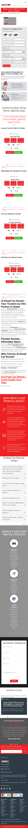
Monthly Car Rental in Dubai (4, 803)
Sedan (11, 35)
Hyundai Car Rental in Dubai (23, 803)
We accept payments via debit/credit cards (11, 792)
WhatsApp (18, 152)
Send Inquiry (6, 23)
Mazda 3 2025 (15, 179)
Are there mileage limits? (11, 498)
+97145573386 (5, 766)
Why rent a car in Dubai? (11, 478)
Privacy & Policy (16, 819)
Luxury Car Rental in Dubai (3, 808)
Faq (15, 821)
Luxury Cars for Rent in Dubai (13, 128)
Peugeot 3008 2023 (15, 222)
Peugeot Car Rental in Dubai (13, 812)
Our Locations (9, 821)
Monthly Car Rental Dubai (11, 257)
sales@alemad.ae (6, 769)
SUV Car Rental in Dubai (11, 214)
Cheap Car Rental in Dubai (3, 812)
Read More (24, 524)
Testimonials (4, 823)
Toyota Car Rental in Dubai (12, 816)
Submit (14, 681)
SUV (6, 35)
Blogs (17, 821)
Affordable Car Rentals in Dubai (13, 171)
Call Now (9, 152)
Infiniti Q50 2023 (15, 136)
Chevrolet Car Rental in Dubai (13, 803)
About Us (3, 821)
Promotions (23, 821)
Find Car (6, 65)
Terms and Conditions (6, 819)
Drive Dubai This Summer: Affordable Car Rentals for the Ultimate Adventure (13, 704)
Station (16, 35)
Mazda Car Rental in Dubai (12, 808)
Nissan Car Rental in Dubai (22, 810)
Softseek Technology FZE (19, 826)
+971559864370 (5, 764)
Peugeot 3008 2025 (15, 266)
